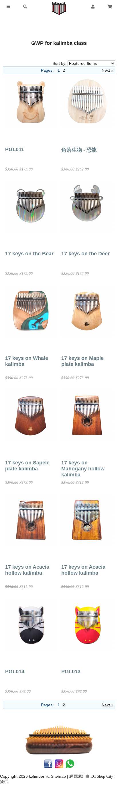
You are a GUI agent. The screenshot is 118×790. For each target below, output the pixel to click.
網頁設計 (77, 776)
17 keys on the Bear (29, 253)
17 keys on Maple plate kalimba (82, 361)
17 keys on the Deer (85, 253)
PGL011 (14, 149)
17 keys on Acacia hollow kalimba (27, 570)
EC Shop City (102, 776)
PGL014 (14, 671)
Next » (107, 70)
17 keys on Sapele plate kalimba (27, 466)
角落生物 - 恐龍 (79, 150)
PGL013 (70, 671)
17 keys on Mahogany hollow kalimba (83, 469)
